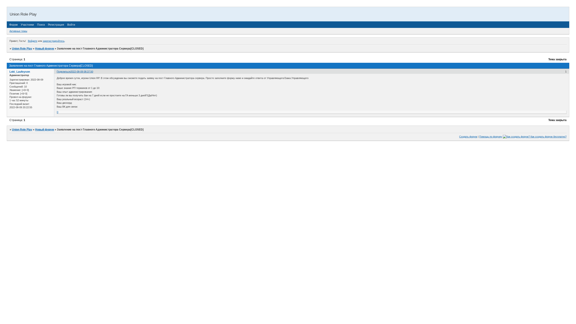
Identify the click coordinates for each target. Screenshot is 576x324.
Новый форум (44, 48)
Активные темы (18, 31)
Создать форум (468, 136)
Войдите (32, 41)
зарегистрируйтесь (54, 41)
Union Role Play (22, 48)
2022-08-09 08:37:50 (81, 71)
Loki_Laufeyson (19, 71)
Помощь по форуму (490, 136)
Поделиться (63, 71)
